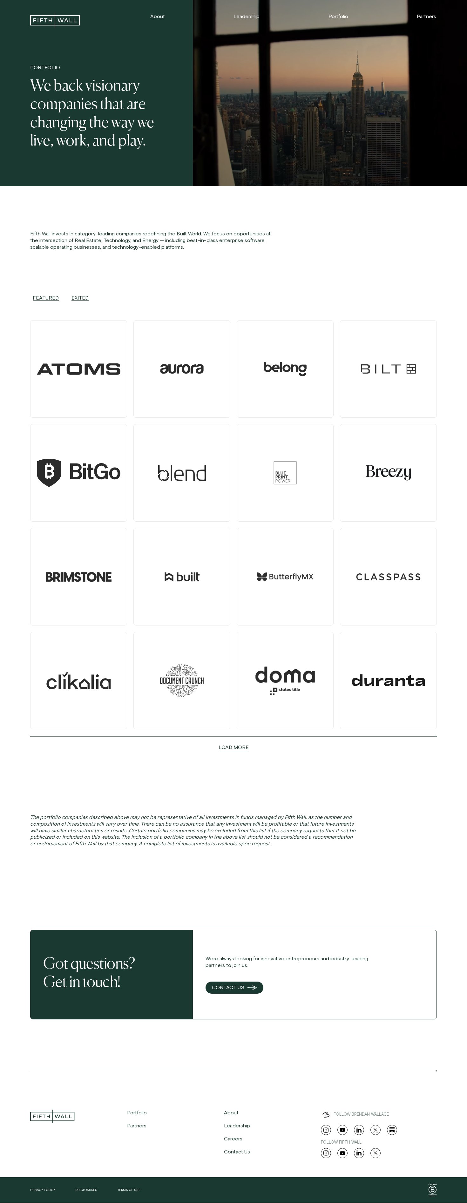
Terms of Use (129, 1190)
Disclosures (86, 1190)
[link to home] (55, 20)
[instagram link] (326, 1130)
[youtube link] (342, 1130)
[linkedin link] (359, 1130)
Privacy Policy (42, 1190)
